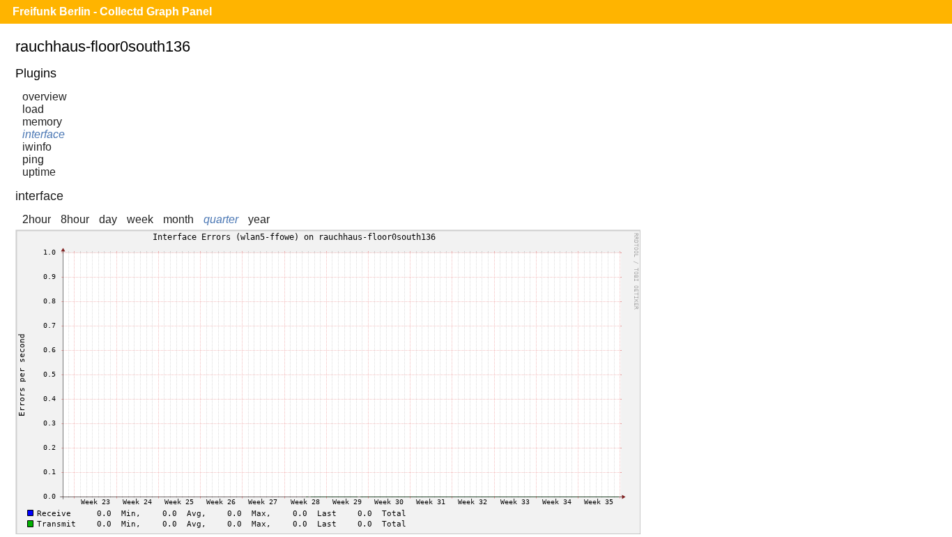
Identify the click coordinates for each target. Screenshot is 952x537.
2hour (36, 219)
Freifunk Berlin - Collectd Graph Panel (112, 11)
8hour (75, 219)
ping (33, 159)
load (33, 109)
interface (43, 134)
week (140, 219)
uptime (39, 172)
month (178, 219)
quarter (221, 219)
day (108, 219)
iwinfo (37, 147)
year (259, 219)
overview (44, 97)
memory (42, 122)
